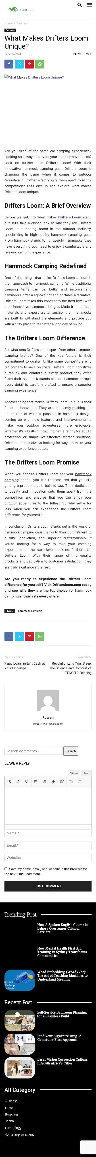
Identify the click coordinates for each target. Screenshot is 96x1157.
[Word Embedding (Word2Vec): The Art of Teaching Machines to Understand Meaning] (19, 980)
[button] (10, 781)
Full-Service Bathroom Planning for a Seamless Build (62, 1014)
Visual (74, 773)
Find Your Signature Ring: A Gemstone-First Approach (59, 1038)
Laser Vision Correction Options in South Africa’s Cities (62, 1061)
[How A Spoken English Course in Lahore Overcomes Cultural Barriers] (19, 933)
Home (8, 23)
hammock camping (30, 610)
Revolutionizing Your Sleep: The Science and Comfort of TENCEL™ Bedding (70, 668)
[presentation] (9, 781)
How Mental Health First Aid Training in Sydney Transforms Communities (62, 952)
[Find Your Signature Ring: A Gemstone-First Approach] (19, 1044)
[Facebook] (8, 64)
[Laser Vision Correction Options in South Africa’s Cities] (19, 1067)
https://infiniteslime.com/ (48, 723)
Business (22, 23)
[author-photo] (48, 711)
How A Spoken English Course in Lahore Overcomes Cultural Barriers (62, 928)
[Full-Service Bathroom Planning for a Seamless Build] (19, 1020)
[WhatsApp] (39, 64)
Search (71, 751)
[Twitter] (19, 64)
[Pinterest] (29, 64)
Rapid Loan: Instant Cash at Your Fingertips (24, 665)
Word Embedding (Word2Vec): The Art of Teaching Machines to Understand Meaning (62, 976)
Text (86, 773)
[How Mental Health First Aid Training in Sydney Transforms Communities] (19, 956)
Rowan (48, 717)
